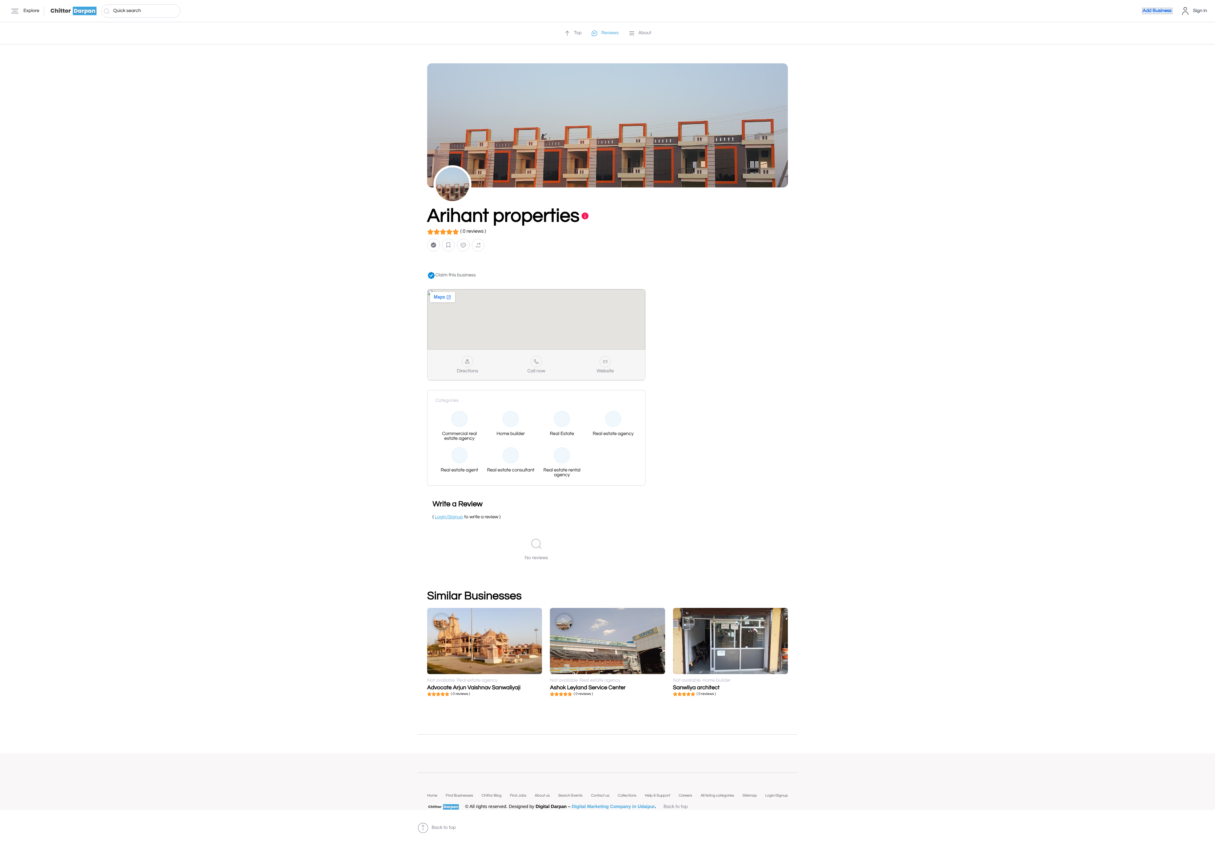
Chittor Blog (492, 795)
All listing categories (717, 795)
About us (542, 795)
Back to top (676, 807)
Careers (685, 795)
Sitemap (750, 795)
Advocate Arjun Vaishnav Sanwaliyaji (473, 688)
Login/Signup (776, 795)
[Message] (463, 245)
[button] (433, 245)
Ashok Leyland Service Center (588, 688)
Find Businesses (459, 795)
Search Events (570, 795)
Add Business (1157, 11)
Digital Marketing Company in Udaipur (613, 806)
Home (432, 795)
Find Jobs (518, 795)
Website (605, 371)
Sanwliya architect (696, 688)
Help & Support (657, 795)
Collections (627, 795)
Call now (536, 371)
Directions (467, 371)
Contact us (600, 795)
